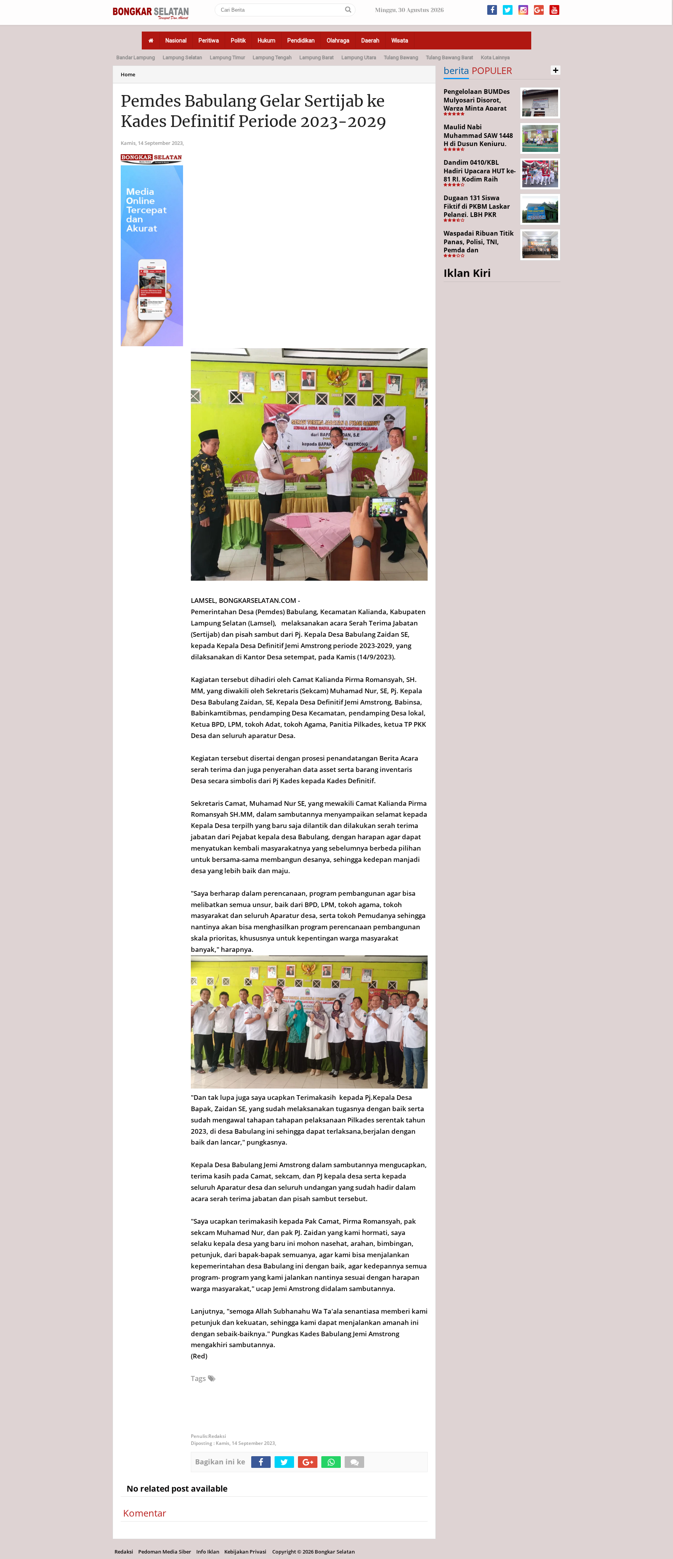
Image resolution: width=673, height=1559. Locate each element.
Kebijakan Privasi (245, 1551)
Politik (238, 40)
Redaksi (124, 1551)
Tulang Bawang (401, 57)
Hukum (266, 40)
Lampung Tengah (272, 57)
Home (128, 74)
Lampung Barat (317, 57)
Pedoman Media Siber (164, 1551)
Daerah (370, 40)
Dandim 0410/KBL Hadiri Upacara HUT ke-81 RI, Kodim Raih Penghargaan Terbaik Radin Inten (480, 179)
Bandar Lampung (135, 57)
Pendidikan (301, 40)
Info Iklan (207, 1551)
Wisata (399, 40)
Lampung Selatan (182, 57)
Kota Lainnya (495, 57)
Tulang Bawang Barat (449, 57)
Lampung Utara (359, 57)
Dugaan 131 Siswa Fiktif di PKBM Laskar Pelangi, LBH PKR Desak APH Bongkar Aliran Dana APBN (477, 215)
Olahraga (338, 40)
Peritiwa (209, 40)
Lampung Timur (227, 57)
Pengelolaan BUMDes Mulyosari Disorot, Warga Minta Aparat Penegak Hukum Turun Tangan (480, 108)
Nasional (176, 40)
